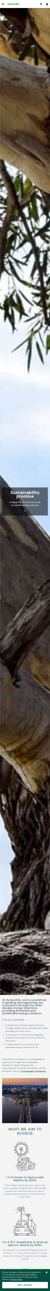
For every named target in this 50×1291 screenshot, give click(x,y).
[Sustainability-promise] (25, 1122)
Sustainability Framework (33, 1071)
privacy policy (16, 1279)
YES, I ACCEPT (25, 1285)
